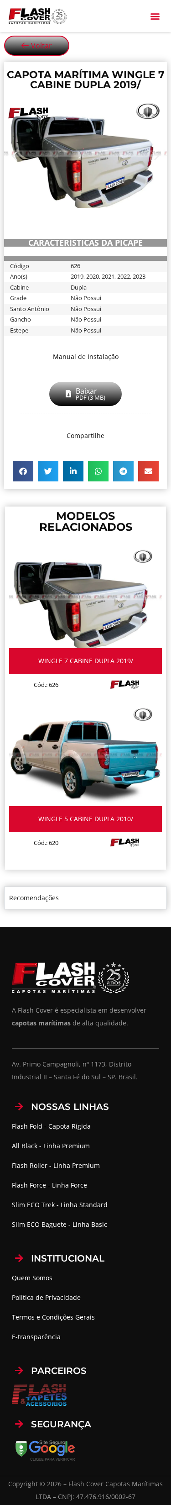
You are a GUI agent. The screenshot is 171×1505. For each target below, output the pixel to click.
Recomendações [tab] (34, 897)
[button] (154, 16)
